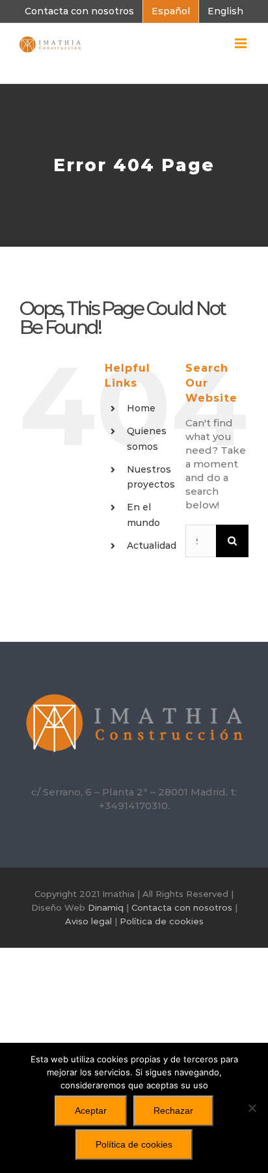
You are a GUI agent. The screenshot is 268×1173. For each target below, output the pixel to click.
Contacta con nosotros (181, 907)
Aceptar (91, 1110)
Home (141, 408)
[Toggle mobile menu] (241, 43)
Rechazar (173, 1110)
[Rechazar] (251, 1107)
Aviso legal (88, 921)
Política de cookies (162, 921)
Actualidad (151, 545)
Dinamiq (106, 907)
